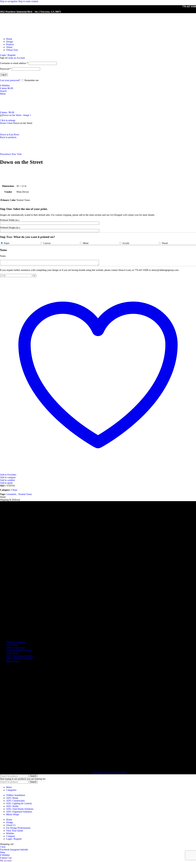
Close (3, 846)
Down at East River (9, 134)
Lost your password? (10, 80)
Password (5, 69)
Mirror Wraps (12, 661)
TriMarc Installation (15, 642)
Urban (10, 123)
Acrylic (125, 243)
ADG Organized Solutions (19, 658)
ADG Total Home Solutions (19, 656)
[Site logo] (16, 33)
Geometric (11, 494)
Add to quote (6, 483)
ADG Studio (12, 653)
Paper (6, 243)
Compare (10, 836)
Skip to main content (28, 1)
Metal (85, 243)
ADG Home (12, 645)
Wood (165, 243)
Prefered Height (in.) (10, 227)
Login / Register (14, 839)
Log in (4, 74)
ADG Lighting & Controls (19, 650)
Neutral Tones (25, 494)
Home (3, 123)
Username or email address (14, 63)
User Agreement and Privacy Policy (109, 773)
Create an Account (16, 58)
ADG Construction (15, 647)
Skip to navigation (9, 1)
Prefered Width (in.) (9, 220)
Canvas (47, 243)
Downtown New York (11, 154)
